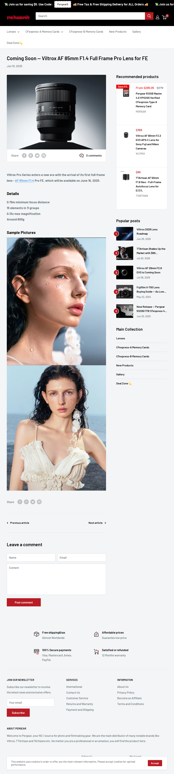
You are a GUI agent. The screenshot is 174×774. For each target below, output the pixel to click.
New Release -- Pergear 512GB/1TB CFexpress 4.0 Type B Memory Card (152, 309)
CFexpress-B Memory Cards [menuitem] (86, 31)
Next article (96, 522)
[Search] (149, 16)
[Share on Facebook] (24, 155)
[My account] (157, 17)
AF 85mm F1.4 (24, 180)
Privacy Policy (125, 692)
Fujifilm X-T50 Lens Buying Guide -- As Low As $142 (150, 290)
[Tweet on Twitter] (37, 155)
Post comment (24, 602)
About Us (122, 686)
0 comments (94, 155)
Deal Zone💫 (124, 383)
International (74, 686)
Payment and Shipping (80, 709)
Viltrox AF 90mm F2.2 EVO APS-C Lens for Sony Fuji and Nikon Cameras (148, 142)
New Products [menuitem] (117, 31)
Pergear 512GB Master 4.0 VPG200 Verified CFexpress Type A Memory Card (149, 100)
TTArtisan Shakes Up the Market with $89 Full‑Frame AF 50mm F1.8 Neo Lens (152, 251)
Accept (155, 763)
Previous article (19, 522)
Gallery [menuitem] (136, 31)
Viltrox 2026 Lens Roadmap (147, 231)
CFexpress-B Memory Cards (132, 356)
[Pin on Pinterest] (30, 155)
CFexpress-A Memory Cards (132, 347)
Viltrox (140, 153)
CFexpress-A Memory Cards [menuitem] (42, 31)
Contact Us (73, 692)
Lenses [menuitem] (11, 31)
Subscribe (18, 712)
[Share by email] (43, 155)
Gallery (120, 374)
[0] (164, 17)
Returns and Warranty (79, 703)
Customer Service (77, 698)
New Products (124, 365)
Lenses (120, 338)
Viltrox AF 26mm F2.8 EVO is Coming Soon (149, 270)
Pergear (141, 111)
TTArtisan (142, 195)
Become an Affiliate (129, 698)
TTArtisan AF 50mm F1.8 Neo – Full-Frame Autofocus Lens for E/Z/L (148, 184)
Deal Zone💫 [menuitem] (15, 42)
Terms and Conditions (130, 703)
